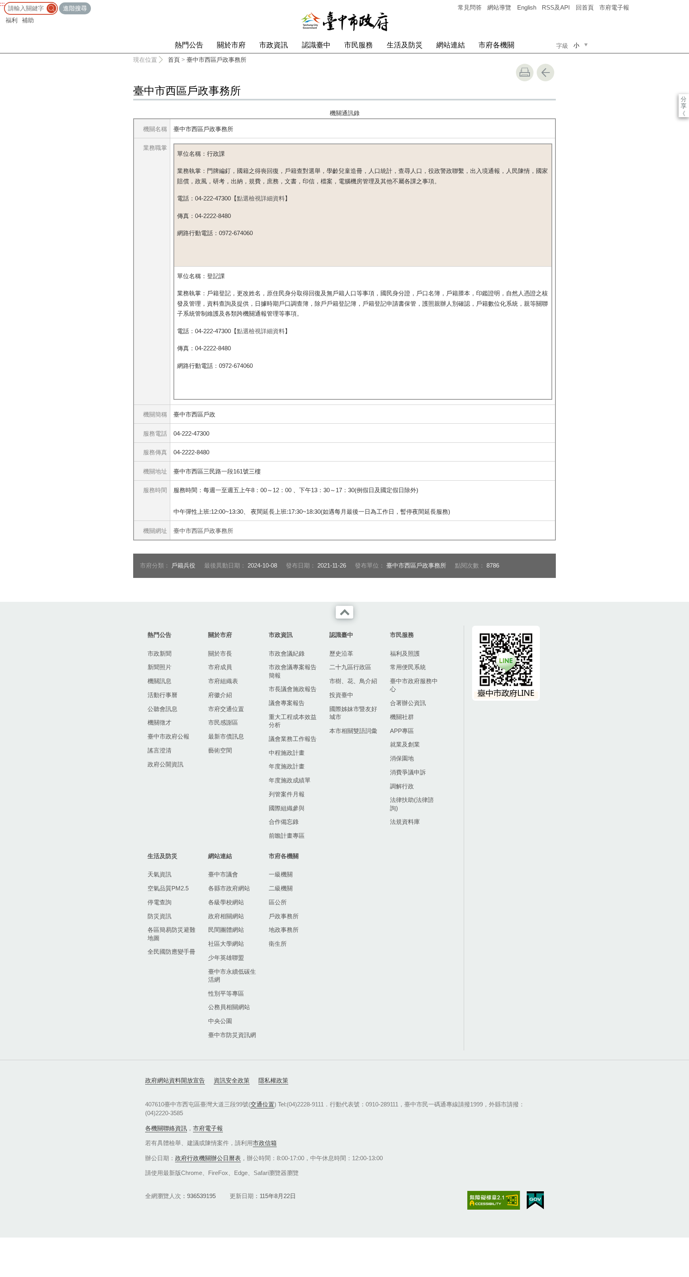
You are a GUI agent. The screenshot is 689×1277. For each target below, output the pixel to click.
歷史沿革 (341, 653)
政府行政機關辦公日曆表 (208, 1158)
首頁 (174, 59)
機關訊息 (159, 681)
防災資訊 (159, 916)
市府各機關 (496, 45)
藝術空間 (220, 750)
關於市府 (231, 45)
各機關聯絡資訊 (166, 1128)
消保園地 (402, 758)
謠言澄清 (159, 750)
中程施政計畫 (287, 752)
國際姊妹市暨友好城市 (353, 712)
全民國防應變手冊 (171, 951)
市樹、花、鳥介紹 (353, 681)
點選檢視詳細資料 (261, 198)
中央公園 (220, 1021)
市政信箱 (265, 1142)
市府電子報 (614, 7)
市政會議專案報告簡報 (293, 671)
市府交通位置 (226, 708)
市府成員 (220, 667)
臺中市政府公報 (168, 736)
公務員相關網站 (229, 1007)
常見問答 (470, 7)
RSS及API (556, 7)
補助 (28, 20)
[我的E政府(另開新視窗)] (535, 1200)
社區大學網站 (226, 943)
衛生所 (278, 943)
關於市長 (220, 653)
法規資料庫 (405, 821)
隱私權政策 (273, 1080)
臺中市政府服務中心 (414, 685)
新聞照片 (159, 667)
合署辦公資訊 (408, 702)
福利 (12, 20)
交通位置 (262, 1104)
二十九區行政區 (350, 667)
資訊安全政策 (232, 1080)
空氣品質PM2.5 (168, 888)
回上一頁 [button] (545, 72)
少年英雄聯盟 (226, 957)
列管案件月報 (287, 794)
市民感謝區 (223, 722)
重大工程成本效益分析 (293, 720)
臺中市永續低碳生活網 (232, 975)
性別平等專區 (226, 993)
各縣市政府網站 (229, 888)
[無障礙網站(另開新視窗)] (493, 1200)
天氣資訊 (159, 874)
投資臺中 (341, 695)
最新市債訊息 (226, 736)
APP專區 (402, 730)
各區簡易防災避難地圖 (171, 933)
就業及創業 (405, 744)
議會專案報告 (287, 702)
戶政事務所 (284, 916)
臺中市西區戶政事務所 (216, 59)
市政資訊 (273, 45)
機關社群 (402, 716)
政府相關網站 (226, 916)
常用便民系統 (408, 667)
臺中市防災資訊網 (232, 1034)
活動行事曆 (162, 695)
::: (2, 3)
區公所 (278, 902)
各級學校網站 (226, 902)
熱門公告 (189, 45)
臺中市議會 (223, 874)
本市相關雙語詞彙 (353, 730)
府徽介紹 (220, 695)
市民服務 (358, 45)
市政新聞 (159, 653)
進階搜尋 (75, 8)
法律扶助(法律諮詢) (412, 803)
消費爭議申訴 (408, 772)
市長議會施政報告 (293, 689)
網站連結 (450, 45)
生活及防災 (405, 45)
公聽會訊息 (162, 708)
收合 (344, 612)
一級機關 (281, 874)
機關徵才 (159, 722)
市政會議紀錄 (287, 653)
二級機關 (281, 888)
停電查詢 (159, 902)
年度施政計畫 (287, 766)
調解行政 (402, 786)
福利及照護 (405, 653)
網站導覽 (499, 7)
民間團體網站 (226, 929)
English (526, 7)
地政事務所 (284, 929)
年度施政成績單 (290, 780)
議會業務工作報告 (293, 738)
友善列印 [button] (524, 72)
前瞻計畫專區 (287, 835)
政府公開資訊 (165, 764)
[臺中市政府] (344, 21)
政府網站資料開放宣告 (175, 1080)
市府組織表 (223, 681)
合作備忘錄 (284, 821)
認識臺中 (316, 45)
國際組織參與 (287, 808)
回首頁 (585, 7)
